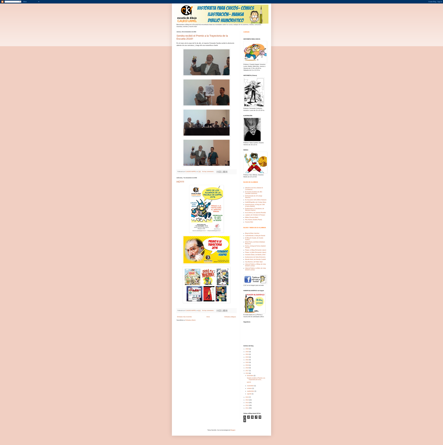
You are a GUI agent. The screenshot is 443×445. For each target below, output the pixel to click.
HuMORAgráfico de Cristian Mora (255, 202)
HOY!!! (180, 181)
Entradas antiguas (230, 317)
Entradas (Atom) (190, 320)
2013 (247, 402)
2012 (247, 405)
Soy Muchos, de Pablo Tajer (254, 262)
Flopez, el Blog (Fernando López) (255, 250)
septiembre (250, 391)
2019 (247, 365)
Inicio (208, 317)
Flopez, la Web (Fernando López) (255, 252)
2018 (247, 368)
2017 (247, 370)
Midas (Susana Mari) (251, 217)
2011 (247, 408)
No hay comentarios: (208, 171)
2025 (247, 351)
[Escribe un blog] (220, 172)
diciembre (250, 375)
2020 (247, 362)
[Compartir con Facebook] (224, 172)
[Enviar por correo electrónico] (218, 172)
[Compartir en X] (222, 172)
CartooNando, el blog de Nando (255, 235)
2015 (247, 397)
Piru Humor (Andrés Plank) (253, 219)
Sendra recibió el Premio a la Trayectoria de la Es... (256, 378)
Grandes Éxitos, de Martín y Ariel (255, 254)
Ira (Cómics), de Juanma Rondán (255, 212)
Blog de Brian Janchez (252, 233)
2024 (247, 354)
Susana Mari (249, 222)
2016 (247, 373)
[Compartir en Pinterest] (226, 172)
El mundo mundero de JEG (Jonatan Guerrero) (253, 192)
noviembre (250, 386)
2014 (247, 400)
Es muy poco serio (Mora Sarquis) (255, 200)
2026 (247, 349)
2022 (247, 360)
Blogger (232, 430)
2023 (247, 357)
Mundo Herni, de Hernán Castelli (255, 259)
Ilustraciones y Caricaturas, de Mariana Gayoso (254, 209)
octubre (249, 388)
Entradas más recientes (184, 317)
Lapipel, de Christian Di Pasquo (255, 215)
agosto (249, 394)
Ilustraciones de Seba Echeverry (255, 257)
